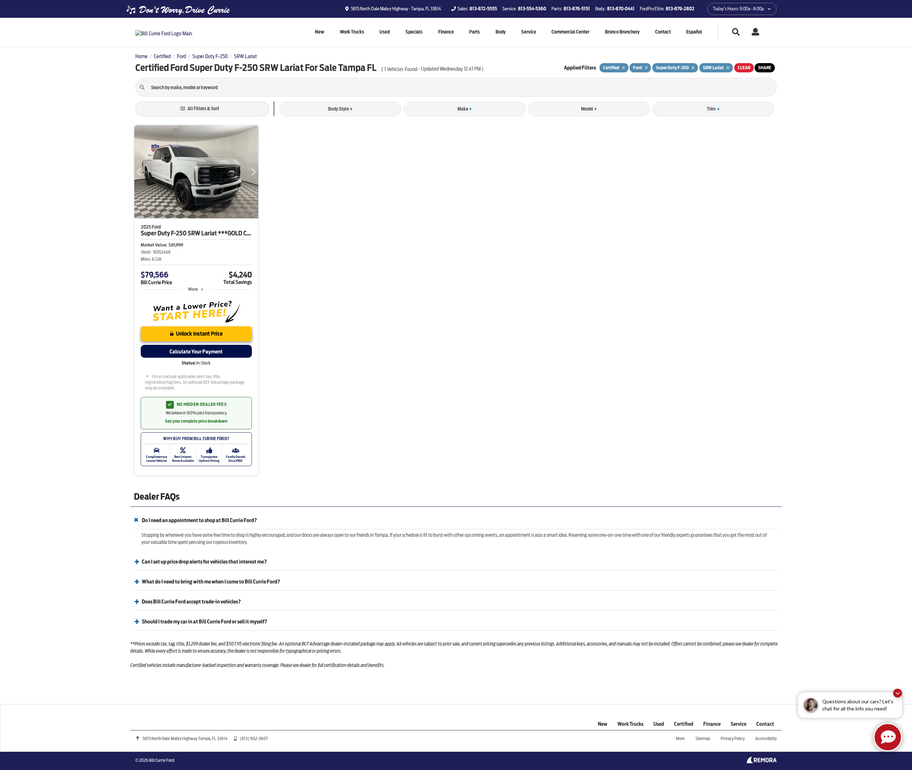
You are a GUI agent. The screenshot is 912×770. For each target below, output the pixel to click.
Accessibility (766, 738)
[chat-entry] (888, 737)
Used (384, 32)
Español (694, 32)
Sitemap (702, 738)
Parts (474, 32)
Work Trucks (352, 32)
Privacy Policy (733, 738)
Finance (446, 32)
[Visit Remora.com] (761, 761)
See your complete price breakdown (196, 421)
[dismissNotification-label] (897, 693)
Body (501, 32)
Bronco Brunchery (622, 32)
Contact (663, 32)
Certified (683, 724)
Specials (414, 32)
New (319, 32)
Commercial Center (570, 32)
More (193, 289)
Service (528, 32)
